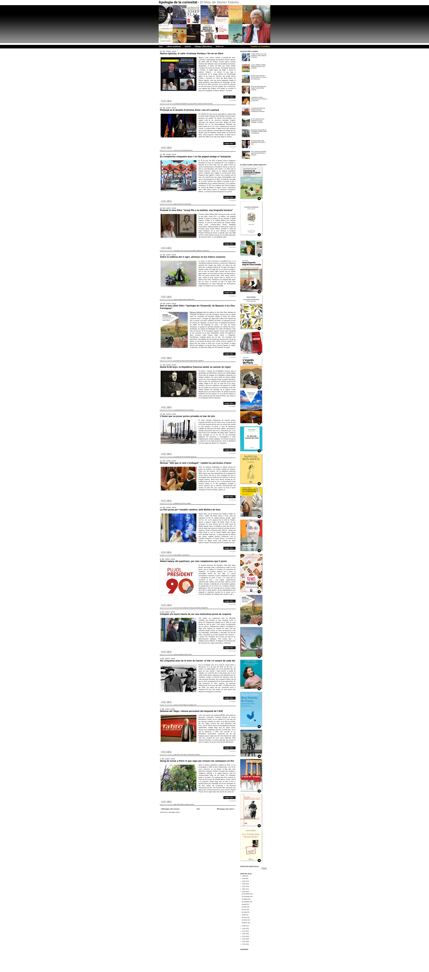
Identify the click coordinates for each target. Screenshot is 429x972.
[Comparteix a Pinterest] (170, 101)
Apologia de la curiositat (178, 2)
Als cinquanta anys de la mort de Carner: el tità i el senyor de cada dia (197, 660)
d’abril (244, 915)
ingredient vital (190, 299)
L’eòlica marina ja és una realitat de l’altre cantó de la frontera (258, 55)
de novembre (246, 896)
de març (244, 917)
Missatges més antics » (226, 809)
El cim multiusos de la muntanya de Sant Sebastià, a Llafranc (257, 120)
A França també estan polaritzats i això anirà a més (258, 142)
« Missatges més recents (170, 809)
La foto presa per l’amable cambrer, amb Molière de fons (190, 509)
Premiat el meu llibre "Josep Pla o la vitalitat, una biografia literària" (196, 210)
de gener (245, 922)
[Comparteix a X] (166, 101)
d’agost (244, 904)
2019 (244, 926)
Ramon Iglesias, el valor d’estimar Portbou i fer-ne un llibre (191, 53)
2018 (244, 928)
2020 (244, 891)
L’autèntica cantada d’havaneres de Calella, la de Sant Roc (259, 99)
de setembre (246, 902)
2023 (244, 884)
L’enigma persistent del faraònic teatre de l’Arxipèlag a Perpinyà (258, 109)
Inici (161, 46)
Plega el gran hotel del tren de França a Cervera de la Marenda (258, 77)
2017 (244, 931)
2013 (244, 941)
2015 (244, 936)
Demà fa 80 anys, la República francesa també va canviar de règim (195, 367)
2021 (244, 889)
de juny (244, 909)
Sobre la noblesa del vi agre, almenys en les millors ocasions (192, 257)
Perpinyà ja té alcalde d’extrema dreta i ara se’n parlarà (189, 110)
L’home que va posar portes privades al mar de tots (187, 416)
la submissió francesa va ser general (183, 410)
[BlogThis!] (164, 101)
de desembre (246, 894)
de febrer (245, 920)
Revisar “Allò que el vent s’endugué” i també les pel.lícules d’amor (195, 463)
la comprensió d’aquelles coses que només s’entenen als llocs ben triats (192, 103)
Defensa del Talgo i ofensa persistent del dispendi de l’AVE (191, 711)
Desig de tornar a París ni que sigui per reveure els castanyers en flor (197, 761)
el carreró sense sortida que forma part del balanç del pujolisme (190, 607)
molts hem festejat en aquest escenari (183, 804)
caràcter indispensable (179, 299)
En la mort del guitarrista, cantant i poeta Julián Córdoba (258, 88)
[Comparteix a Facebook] (168, 101)
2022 (244, 886)
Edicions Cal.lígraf (196, 312)
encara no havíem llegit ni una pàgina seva (185, 705)
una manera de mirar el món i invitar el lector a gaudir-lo (188, 360)
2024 (244, 881)
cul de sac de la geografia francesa (182, 150)
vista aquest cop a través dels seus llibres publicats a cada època (191, 250)
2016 (244, 933)
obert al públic (177, 555)
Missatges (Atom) (174, 812)
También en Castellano (260, 46)
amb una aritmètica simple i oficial (182, 654)
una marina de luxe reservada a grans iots (184, 456)
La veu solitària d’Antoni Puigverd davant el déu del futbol (258, 66)
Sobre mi (219, 46)
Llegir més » (229, 97)
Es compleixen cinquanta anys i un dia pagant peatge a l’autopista (195, 156)
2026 (244, 876)
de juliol (244, 907)
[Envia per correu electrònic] (162, 101)
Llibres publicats (174, 46)
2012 (244, 944)
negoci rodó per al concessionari (182, 204)
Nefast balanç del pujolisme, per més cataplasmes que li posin (193, 561)
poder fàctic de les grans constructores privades (186, 754)
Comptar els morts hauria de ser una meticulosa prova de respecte (195, 614)
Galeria (188, 46)
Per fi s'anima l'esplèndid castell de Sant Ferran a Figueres (258, 153)
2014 (244, 939)
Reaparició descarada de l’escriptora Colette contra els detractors (259, 131)
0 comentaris (232, 100)
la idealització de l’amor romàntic (182, 503)
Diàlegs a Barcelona (203, 46)
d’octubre (245, 899)
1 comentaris (232, 357)
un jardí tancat (185, 555)
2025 (244, 878)
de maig (244, 912)
